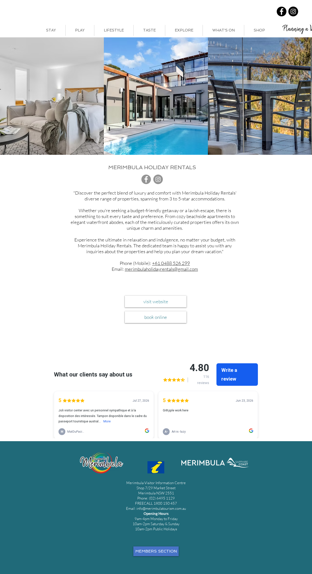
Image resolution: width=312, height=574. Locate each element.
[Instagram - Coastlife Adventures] (158, 179)
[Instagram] (293, 11)
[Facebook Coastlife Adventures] (146, 179)
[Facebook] (281, 11)
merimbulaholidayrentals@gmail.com (161, 269)
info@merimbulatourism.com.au (161, 508)
